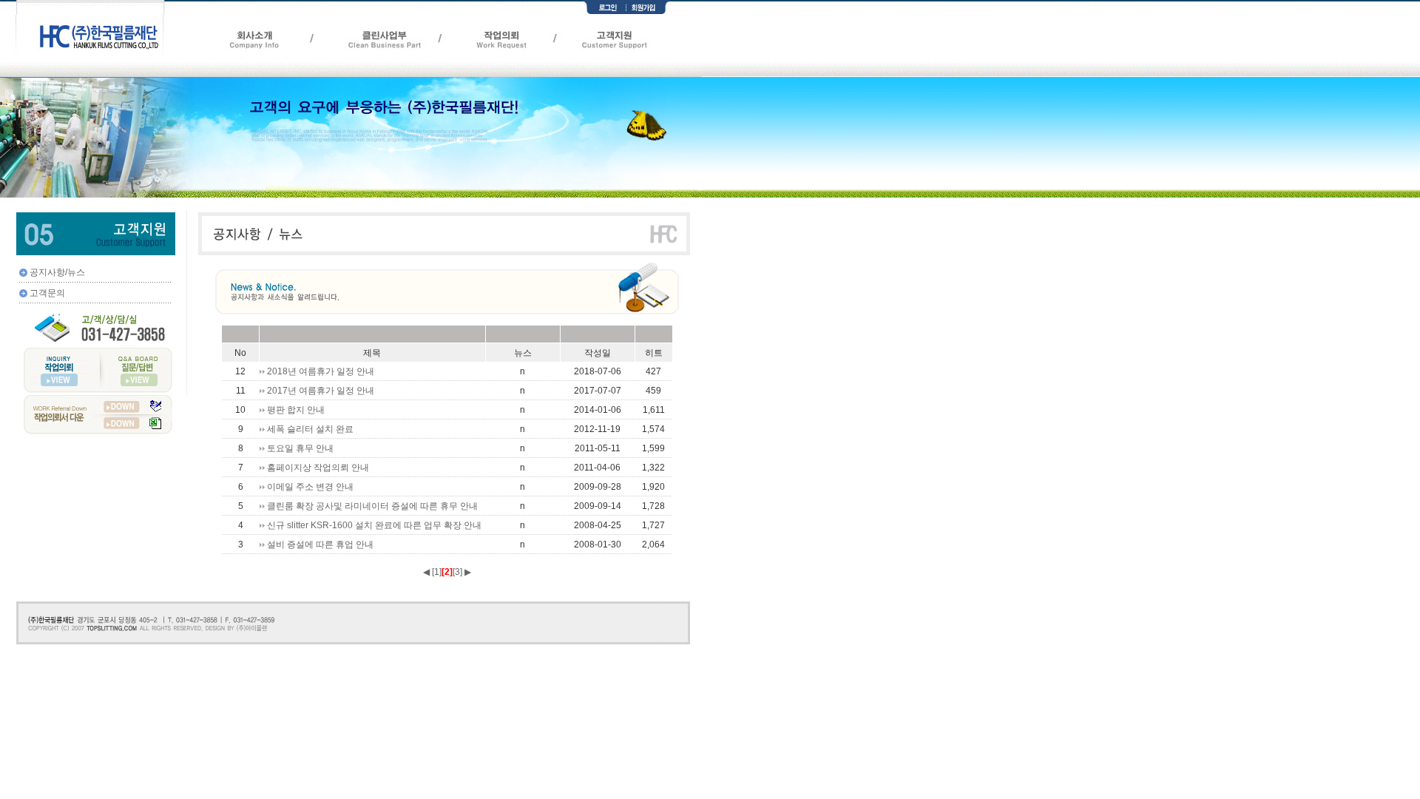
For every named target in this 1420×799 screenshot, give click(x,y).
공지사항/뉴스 (57, 272)
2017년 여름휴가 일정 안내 (320, 390)
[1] (437, 572)
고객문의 (47, 293)
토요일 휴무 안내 (300, 448)
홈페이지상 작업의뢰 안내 (318, 467)
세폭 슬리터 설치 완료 (310, 429)
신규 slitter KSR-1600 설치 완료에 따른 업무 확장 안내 (374, 525)
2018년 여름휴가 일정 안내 (320, 371)
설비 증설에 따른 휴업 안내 (320, 544)
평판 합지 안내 (296, 410)
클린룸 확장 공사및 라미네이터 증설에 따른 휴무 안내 (372, 506)
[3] (457, 572)
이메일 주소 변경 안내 (310, 487)
